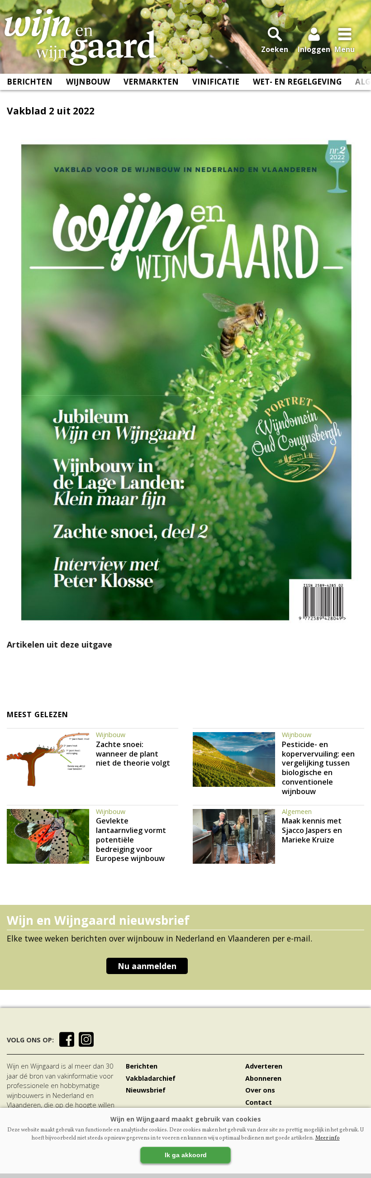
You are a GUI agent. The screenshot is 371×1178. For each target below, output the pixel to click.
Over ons (260, 1090)
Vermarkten (151, 81)
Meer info (327, 1138)
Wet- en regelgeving (297, 81)
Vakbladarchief (151, 1078)
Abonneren (263, 1078)
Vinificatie (215, 81)
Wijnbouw (88, 81)
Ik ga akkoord (186, 1155)
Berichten (29, 81)
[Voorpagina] (80, 37)
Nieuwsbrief (146, 1090)
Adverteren (263, 1066)
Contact (258, 1102)
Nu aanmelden (147, 965)
